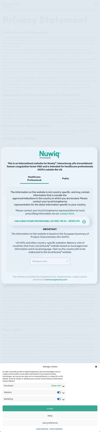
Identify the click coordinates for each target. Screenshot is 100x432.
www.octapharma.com (56, 279)
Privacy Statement (56, 429)
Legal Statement (42, 429)
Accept (50, 408)
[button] (96, 366)
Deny (50, 415)
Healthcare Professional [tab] (34, 178)
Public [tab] (65, 178)
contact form (67, 213)
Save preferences (50, 422)
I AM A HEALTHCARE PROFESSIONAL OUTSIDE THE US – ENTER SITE (47, 221)
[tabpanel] (50, 228)
